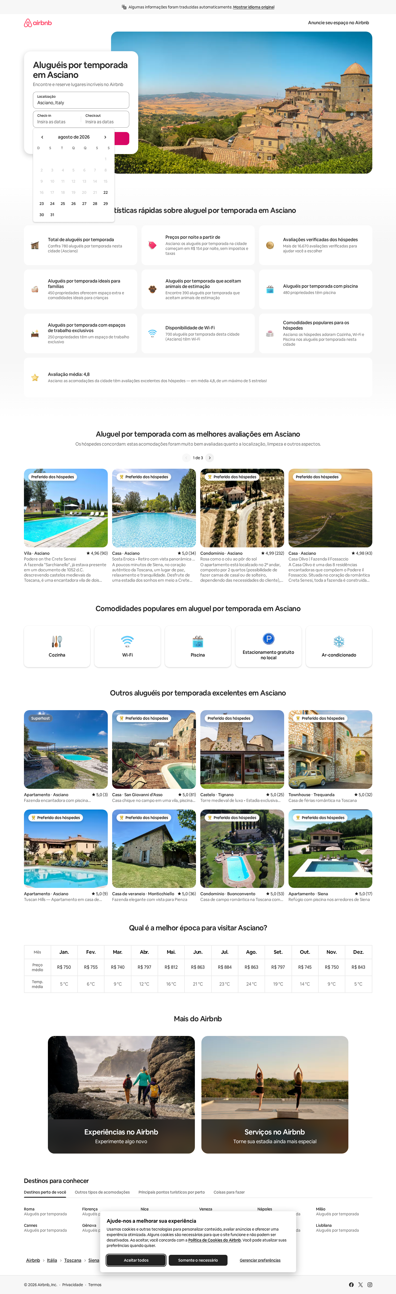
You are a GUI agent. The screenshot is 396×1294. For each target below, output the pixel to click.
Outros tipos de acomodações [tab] (102, 1192)
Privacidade (72, 1284)
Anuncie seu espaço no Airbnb (338, 23)
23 (41, 203)
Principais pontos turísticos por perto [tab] (172, 1192)
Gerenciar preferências (260, 1260)
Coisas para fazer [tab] (229, 1192)
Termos (95, 1284)
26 (73, 203)
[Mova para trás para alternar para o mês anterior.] (42, 137)
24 (52, 203)
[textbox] (57, 121)
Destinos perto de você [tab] (45, 1192)
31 (52, 214)
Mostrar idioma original (253, 7)
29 (105, 203)
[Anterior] (186, 457)
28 (95, 203)
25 (63, 203)
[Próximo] (209, 457)
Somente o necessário (198, 1260)
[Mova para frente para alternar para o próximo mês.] (105, 137)
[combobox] (81, 102)
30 (41, 214)
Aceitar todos (136, 1260)
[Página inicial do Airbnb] (38, 22)
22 (105, 192)
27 (84, 203)
